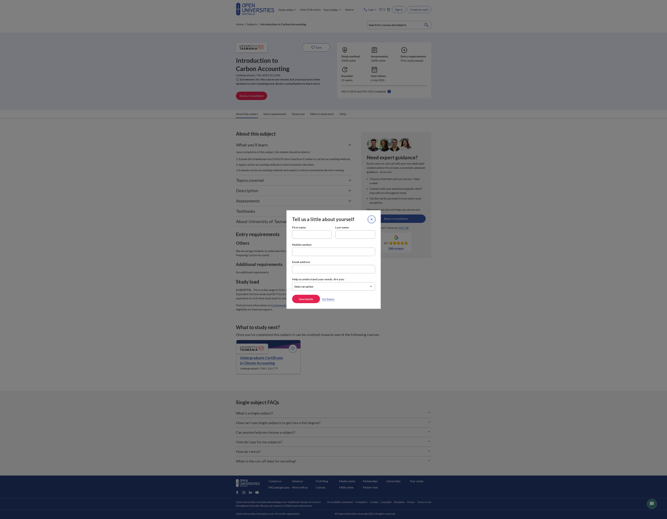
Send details (306, 299)
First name (299, 227)
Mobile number (302, 244)
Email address (301, 262)
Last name (342, 227)
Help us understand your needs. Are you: (318, 279)
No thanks (328, 299)
